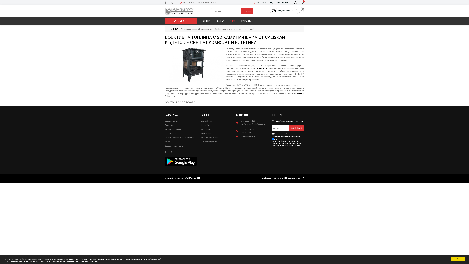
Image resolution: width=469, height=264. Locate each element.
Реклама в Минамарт (209, 138)
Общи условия (170, 133)
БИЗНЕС (205, 115)
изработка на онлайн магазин (272, 178)
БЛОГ (175, 29)
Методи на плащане (173, 129)
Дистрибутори (206, 121)
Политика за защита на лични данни (179, 138)
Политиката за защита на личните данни (286, 136)
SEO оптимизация (290, 178)
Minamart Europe (171, 121)
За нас (167, 142)
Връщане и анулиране (174, 146)
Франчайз (205, 125)
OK (458, 259)
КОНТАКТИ (242, 115)
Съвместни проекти (209, 142)
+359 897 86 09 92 (248, 132)
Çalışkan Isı (262, 68)
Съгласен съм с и (288, 135)
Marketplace (205, 129)
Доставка (169, 125)
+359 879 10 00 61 (248, 129)
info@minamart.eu (248, 136)
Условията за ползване (294, 134)
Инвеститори (206, 133)
